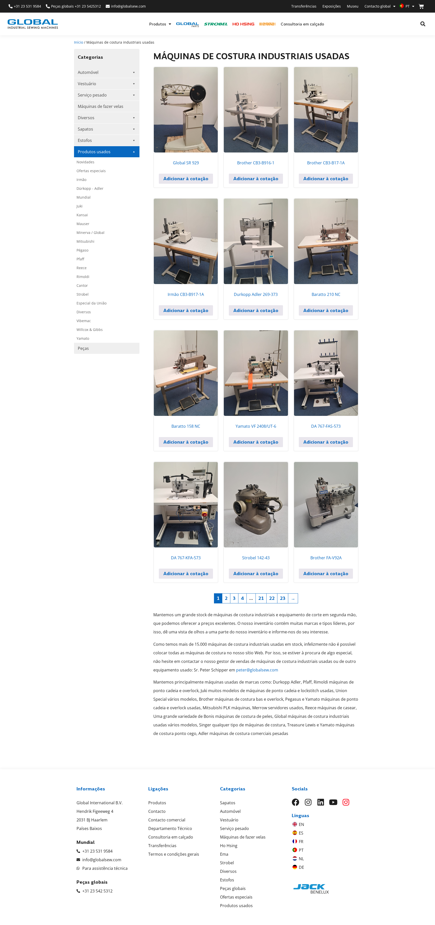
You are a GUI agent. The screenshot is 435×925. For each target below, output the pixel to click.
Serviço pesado (92, 95)
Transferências (303, 6)
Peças (83, 348)
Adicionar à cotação (185, 178)
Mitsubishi (85, 241)
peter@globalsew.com (257, 670)
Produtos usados (94, 152)
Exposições (331, 6)
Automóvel (88, 72)
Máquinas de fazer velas (100, 106)
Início (78, 42)
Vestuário (87, 83)
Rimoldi (83, 276)
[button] (422, 24)
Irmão (81, 179)
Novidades (85, 162)
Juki (80, 206)
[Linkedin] (320, 802)
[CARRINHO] (421, 6)
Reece (82, 267)
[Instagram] (308, 802)
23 (282, 598)
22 (272, 598)
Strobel (83, 294)
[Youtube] (333, 802)
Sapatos (85, 129)
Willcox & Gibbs (90, 329)
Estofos (85, 140)
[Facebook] (295, 802)
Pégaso (82, 250)
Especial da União (91, 303)
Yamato (83, 338)
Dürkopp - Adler (90, 188)
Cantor (82, 285)
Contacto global (378, 6)
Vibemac (84, 320)
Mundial (84, 197)
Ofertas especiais (91, 170)
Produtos (157, 23)
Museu (352, 6)
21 (261, 598)
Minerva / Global (90, 232)
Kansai (82, 214)
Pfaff (80, 259)
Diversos (86, 117)
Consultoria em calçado (302, 23)
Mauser (83, 223)
